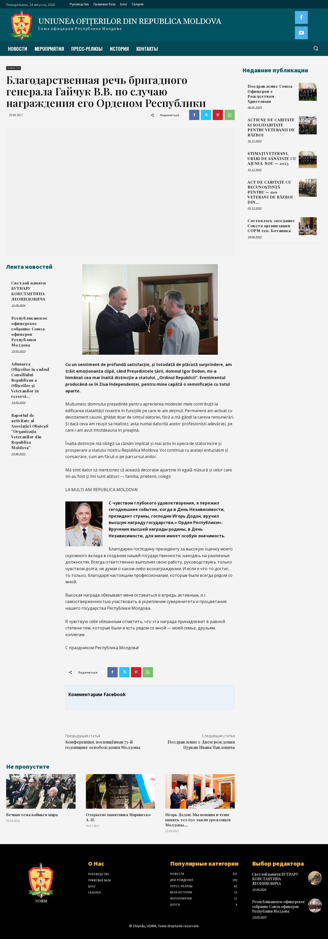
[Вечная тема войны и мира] (41, 791)
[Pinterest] (218, 115)
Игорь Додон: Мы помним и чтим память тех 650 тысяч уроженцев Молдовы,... (198, 819)
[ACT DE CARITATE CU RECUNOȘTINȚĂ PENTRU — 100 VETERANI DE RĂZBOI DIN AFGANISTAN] (308, 188)
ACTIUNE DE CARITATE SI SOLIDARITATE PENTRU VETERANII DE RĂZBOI (271, 127)
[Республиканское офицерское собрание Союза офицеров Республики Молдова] (315, 905)
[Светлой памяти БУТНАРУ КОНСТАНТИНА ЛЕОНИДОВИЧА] (315, 878)
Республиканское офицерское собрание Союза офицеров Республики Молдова (29, 331)
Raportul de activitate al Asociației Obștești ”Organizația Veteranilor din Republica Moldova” (29, 431)
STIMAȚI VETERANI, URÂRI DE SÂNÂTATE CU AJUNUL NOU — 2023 (272, 158)
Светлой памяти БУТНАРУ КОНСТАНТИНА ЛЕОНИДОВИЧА (28, 291)
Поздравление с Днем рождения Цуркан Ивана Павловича (201, 744)
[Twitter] (206, 115)
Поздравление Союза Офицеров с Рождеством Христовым (270, 94)
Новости (13, 68)
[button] (316, 48)
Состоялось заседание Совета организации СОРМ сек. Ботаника (271, 225)
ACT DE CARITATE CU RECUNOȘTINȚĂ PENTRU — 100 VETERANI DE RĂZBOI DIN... (270, 192)
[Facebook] (301, 17)
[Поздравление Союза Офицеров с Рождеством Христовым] (308, 92)
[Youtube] (301, 32)
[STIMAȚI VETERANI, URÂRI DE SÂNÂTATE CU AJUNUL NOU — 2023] (308, 159)
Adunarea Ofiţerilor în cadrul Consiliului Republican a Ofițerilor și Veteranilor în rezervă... (30, 380)
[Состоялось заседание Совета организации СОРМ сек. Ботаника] (308, 226)
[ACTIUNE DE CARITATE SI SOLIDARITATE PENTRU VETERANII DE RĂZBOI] (308, 125)
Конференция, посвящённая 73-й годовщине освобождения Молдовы (102, 744)
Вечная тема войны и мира (32, 814)
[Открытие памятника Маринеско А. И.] (120, 791)
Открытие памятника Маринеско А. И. (118, 817)
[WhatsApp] (229, 115)
